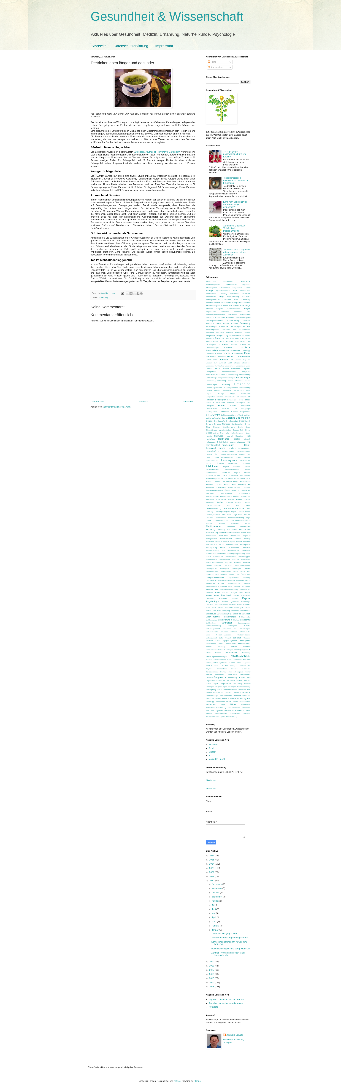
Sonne (220, 644)
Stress (209, 659)
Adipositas (246, 285)
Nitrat (242, 571)
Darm (247, 353)
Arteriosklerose (243, 303)
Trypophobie (245, 675)
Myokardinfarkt (233, 550)
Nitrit (248, 571)
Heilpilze (236, 439)
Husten (239, 457)
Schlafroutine (211, 620)
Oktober (216, 892)
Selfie (221, 638)
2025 (212, 860)
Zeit (207, 711)
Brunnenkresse (212, 341)
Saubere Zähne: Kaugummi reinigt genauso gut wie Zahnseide (236, 252)
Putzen (225, 602)
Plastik (247, 592)
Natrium (235, 559)
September (217, 897)
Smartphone (245, 641)
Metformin (210, 533)
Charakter (224, 344)
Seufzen (246, 638)
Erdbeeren (238, 381)
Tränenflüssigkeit (236, 672)
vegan (215, 684)
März (214, 921)
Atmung (209, 308)
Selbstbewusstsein (224, 635)
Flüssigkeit (240, 403)
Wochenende (244, 702)
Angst (221, 296)
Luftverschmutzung (236, 518)
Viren (219, 690)
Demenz (231, 356)
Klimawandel (245, 481)
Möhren (238, 539)
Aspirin (225, 306)
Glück (240, 427)
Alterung (223, 293)
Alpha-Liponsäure (223, 291)
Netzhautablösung (242, 565)
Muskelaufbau (234, 548)
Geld (223, 418)
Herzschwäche (212, 451)
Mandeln (209, 523)
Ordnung (246, 578)
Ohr (248, 574)
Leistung (209, 512)
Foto (248, 403)
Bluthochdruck (235, 336)
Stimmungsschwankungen (217, 657)
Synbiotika (223, 663)
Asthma (236, 306)
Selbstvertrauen (243, 635)
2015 (212, 978)
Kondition (246, 487)
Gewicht (209, 424)
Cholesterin (229, 347)
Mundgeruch (245, 545)
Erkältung (226, 385)
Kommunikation (234, 487)
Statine (218, 653)
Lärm (237, 505)
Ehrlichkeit (246, 363)
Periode (223, 586)
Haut (248, 436)
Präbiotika (210, 599)
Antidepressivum (213, 300)
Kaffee (234, 475)
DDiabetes (221, 357)
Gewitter (217, 424)
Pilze (241, 592)
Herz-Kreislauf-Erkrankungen (220, 445)
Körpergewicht (244, 493)
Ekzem (226, 369)
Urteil (245, 681)
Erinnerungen (211, 385)
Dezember (217, 884)
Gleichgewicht (229, 427)
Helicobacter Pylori (214, 442)
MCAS (247, 523)
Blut (234, 330)
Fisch (240, 400)
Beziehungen (211, 327)
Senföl (228, 638)
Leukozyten (211, 515)
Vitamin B (210, 693)
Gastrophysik (211, 412)
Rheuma (246, 605)
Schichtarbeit (245, 611)
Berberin (246, 321)
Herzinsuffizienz (244, 448)
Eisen (248, 366)
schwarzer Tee (229, 629)
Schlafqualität (244, 617)
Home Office (232, 454)
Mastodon (211, 780)
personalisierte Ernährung (239, 586)
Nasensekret (225, 560)
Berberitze (210, 323)
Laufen (247, 505)
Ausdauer (225, 312)
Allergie (209, 290)
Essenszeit (226, 391)
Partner (221, 583)
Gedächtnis (224, 412)
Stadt (208, 653)
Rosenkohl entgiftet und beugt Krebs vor (230, 948)
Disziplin (238, 360)
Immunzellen (245, 460)
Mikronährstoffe (229, 533)
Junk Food (225, 475)
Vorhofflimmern (226, 696)
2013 (212, 986)
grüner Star (218, 433)
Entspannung (244, 375)
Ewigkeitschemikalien (214, 397)
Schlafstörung (224, 620)
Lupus (231, 520)
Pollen (216, 595)
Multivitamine (211, 544)
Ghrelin (247, 424)
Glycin (247, 427)
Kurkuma (229, 503)
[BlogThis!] (131, 293)
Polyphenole (226, 595)
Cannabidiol (240, 341)
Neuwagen (236, 568)
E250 (230, 363)
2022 (212, 872)
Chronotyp (246, 351)
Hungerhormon (227, 457)
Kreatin (247, 499)
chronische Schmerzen (229, 350)
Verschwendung (243, 687)
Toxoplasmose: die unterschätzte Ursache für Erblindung (235, 180)
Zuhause (246, 714)
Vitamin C (229, 692)
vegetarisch (226, 684)
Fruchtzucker (211, 409)
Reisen (217, 605)
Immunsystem (229, 460)
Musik (222, 547)
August (215, 901)
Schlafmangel (230, 617)
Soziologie (228, 650)
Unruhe (222, 681)
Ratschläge (245, 602)
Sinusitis (209, 641)
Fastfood (234, 397)
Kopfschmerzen (244, 490)
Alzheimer (246, 293)
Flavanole (210, 403)
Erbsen (230, 381)
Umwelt (241, 677)
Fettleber (210, 400)
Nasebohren (218, 557)
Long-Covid (237, 514)
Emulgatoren (211, 372)
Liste (223, 515)
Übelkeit (209, 678)
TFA (248, 666)
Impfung (220, 463)
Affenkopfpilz (211, 288)
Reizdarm (224, 605)
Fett (248, 397)
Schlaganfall (245, 620)
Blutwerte (210, 338)
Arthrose (209, 306)
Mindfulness (211, 536)
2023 (212, 868)
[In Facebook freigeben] (138, 293)
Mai (214, 913)
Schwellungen (244, 629)
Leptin (233, 512)
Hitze (216, 454)
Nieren (247, 568)
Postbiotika (245, 595)
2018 (212, 966)
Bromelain (246, 338)
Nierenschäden (212, 571)
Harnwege (218, 436)
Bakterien (232, 314)
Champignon (211, 344)
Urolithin (239, 681)
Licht (218, 515)
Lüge (248, 518)
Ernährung (103, 297)
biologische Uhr (226, 326)
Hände (247, 433)
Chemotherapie (212, 347)
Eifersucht (210, 366)
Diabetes (223, 359)
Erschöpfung (244, 388)
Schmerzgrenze (244, 623)
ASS (230, 306)
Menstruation (244, 530)
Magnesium (245, 520)
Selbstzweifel (211, 638)
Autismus (238, 312)
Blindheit (226, 330)
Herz (248, 442)
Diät (231, 360)
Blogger (197, 1081)
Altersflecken (245, 291)
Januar (215, 930)
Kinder (217, 481)
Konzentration (230, 490)
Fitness (247, 400)
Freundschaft (245, 406)
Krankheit (210, 499)
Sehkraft (233, 632)
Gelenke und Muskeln (238, 417)
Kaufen (209, 481)
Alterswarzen (211, 294)
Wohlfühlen (210, 704)
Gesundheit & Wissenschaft (167, 16)
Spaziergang (239, 650)
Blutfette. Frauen (242, 333)
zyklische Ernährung (229, 716)
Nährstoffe (221, 553)
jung (218, 475)
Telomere (242, 666)
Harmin (209, 436)
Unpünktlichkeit (212, 681)
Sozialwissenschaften (215, 650)
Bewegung (245, 323)
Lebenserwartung (213, 508)
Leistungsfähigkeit (222, 512)
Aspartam (218, 306)
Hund (208, 457)
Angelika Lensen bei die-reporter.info (226, 999)
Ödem (243, 574)
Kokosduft (210, 487)
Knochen (209, 484)
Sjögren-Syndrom (230, 641)
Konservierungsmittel (214, 490)
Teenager (233, 666)
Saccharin (246, 608)
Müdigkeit (231, 542)
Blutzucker (220, 338)
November (217, 888)
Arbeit (236, 300)
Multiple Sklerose (243, 541)
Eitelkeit (209, 369)
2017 (212, 970)
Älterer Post (188, 401)
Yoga (222, 704)
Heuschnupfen (228, 451)
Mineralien (223, 535)
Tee (226, 666)
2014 (212, 982)
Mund (221, 544)
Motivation (210, 542)
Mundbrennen (232, 545)
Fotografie (210, 406)
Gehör (240, 415)
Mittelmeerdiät (226, 538)
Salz (219, 610)
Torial (211, 748)
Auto (248, 312)
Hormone (242, 454)
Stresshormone (219, 660)
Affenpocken (224, 288)
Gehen (209, 415)
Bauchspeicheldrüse (214, 321)
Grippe (209, 433)
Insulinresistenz (213, 469)
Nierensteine (226, 571)
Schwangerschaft (213, 629)
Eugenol (209, 394)
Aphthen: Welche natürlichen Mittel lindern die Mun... (228, 954)
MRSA (217, 542)
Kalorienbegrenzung (214, 478)
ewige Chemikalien (240, 394)
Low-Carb (246, 515)
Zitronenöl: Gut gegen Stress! (225, 933)
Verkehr (247, 684)
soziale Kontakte (240, 647)
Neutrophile (224, 568)
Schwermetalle (212, 632)
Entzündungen (243, 377)
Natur (208, 563)
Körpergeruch (226, 493)
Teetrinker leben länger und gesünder (229, 937)
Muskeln (246, 547)
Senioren (237, 638)
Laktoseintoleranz (213, 505)
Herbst (225, 442)
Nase (208, 556)
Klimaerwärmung (230, 481)
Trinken (209, 675)
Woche (235, 702)
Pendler (247, 583)
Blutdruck (220, 332)
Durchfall (222, 363)
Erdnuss (247, 381)
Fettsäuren (231, 400)
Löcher (228, 515)
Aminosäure (211, 297)
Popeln (236, 595)
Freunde (232, 406)
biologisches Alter (242, 326)
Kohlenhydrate (244, 484)
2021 (212, 876)
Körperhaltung (212, 496)
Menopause (232, 530)
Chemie (234, 344)
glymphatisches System (229, 430)
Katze (248, 478)
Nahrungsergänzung (236, 553)
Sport (247, 649)
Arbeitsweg (245, 300)
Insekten (236, 467)
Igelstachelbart (212, 460)
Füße (235, 409)
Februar (216, 926)
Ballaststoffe (245, 314)
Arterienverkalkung (228, 303)
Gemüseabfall (219, 421)
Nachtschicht (211, 553)
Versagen (232, 687)
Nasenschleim (211, 560)
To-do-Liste (245, 669)
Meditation (231, 527)
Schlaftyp (235, 620)
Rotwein (220, 608)
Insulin (247, 467)
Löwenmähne (220, 518)
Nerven (246, 562)
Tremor (247, 672)
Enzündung (211, 381)
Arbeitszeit (210, 303)
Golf (241, 430)
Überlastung (232, 678)
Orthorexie (210, 580)
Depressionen (243, 356)
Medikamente (213, 526)
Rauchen (209, 605)
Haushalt (229, 436)
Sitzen (218, 641)
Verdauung (237, 684)
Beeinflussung (233, 321)
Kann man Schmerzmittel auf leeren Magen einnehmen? (235, 204)
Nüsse (231, 574)
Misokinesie (235, 536)
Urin (227, 681)
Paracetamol (220, 580)
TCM (221, 666)
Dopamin (246, 360)
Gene (241, 421)
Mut (223, 550)
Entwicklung (211, 378)
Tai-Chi (209, 666)
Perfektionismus (212, 586)
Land (228, 505)
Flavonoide (220, 403)
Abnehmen (245, 281)
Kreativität (210, 503)
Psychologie (213, 601)
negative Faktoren (233, 563)
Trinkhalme (219, 675)
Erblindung (221, 381)
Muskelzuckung (212, 550)
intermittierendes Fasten (237, 470)
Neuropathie (211, 568)
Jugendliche (211, 475)
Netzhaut (228, 565)
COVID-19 (228, 353)
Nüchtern (224, 574)
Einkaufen (219, 366)
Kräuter (239, 499)
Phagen (234, 592)
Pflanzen (225, 592)
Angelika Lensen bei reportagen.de (226, 1003)
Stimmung (246, 653)
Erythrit (209, 391)
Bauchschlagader (243, 318)
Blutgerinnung (222, 335)
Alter (235, 290)
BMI (227, 338)
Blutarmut (210, 333)
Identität (247, 457)
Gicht (208, 427)
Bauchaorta (220, 318)
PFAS (217, 592)
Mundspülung (211, 548)
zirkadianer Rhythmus (234, 710)
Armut (217, 303)
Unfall (248, 678)
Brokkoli (238, 338)
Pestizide (209, 592)
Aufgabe (219, 309)
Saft (214, 611)
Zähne (233, 704)
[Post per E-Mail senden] (122, 293)
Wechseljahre (243, 698)
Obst (238, 574)
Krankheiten (221, 499)
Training (223, 672)
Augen (247, 308)
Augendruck (211, 312)
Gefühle (234, 412)
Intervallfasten (212, 473)
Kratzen (231, 499)
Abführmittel (228, 282)
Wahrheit (237, 696)
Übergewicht (219, 677)
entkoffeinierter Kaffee (215, 375)
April (214, 917)
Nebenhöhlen (217, 563)
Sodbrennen (211, 644)
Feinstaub (242, 397)
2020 (212, 880)
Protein (235, 599)
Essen (217, 391)
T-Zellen (232, 663)
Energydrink (245, 372)
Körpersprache (224, 496)
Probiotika (223, 598)
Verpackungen (221, 687)
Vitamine (246, 692)
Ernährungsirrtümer (214, 388)
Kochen (219, 484)
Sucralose (238, 660)
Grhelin (247, 430)
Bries (232, 338)
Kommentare (216, 67)
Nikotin (236, 571)
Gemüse (209, 421)
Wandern (210, 699)
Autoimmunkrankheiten (215, 315)
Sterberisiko (231, 652)
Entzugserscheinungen (226, 378)
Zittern (247, 711)
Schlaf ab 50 (238, 614)
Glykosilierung (211, 430)
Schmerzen (226, 623)
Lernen (241, 512)
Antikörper (226, 300)
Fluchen (230, 403)
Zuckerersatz (221, 713)
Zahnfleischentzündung (216, 707)
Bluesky (212, 752)
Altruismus (234, 294)
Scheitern (235, 611)
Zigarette (219, 711)
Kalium (240, 475)
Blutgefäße (210, 335)
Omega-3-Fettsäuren (215, 577)
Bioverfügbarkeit (212, 330)
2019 (212, 961)
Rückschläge (236, 608)
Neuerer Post (97, 401)
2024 (212, 864)
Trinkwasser (231, 675)
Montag (247, 539)
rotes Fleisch (211, 608)
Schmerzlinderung (213, 626)
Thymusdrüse (221, 669)
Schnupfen (232, 626)
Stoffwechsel (240, 656)
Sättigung (226, 611)
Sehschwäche (244, 632)
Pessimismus (245, 589)
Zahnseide (246, 708)
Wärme (218, 699)
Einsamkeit (240, 366)
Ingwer (226, 467)
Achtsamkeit (231, 285)
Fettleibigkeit (220, 400)
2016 (212, 974)
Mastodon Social (217, 759)
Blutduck (229, 333)
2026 (212, 855)
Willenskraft (220, 702)
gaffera (177, 1081)
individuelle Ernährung (239, 463)
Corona (218, 353)
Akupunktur (237, 288)
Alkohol (247, 288)
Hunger (216, 457)
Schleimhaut (211, 623)
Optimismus (234, 578)
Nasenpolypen (244, 557)
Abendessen (211, 282)
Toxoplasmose (212, 672)
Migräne (218, 533)
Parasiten (240, 580)
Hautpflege (210, 439)
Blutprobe (246, 336)
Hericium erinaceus (237, 442)
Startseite (99, 46)
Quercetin (235, 602)
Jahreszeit (225, 472)
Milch (238, 533)
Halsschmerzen (237, 433)
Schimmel (221, 614)
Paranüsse (230, 580)
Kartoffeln (241, 478)
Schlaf (228, 613)
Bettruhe (234, 323)
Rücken (227, 608)
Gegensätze (245, 412)
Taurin (215, 666)
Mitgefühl (246, 536)
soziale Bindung (215, 647)
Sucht (229, 660)
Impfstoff (209, 463)
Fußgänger (245, 409)
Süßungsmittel (212, 663)
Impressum (164, 46)
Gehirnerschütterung (229, 415)
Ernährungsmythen (230, 388)
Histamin (209, 454)
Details (209, 360)
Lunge (208, 520)
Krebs (219, 502)
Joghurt (237, 473)
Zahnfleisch (245, 705)
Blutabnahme (244, 330)
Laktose (247, 503)
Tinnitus (234, 669)
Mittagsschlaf (211, 539)
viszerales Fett (244, 690)
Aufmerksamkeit (233, 309)
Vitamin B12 (219, 693)
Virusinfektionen (230, 689)
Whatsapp (210, 702)
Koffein (227, 484)
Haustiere (239, 436)
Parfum (247, 580)
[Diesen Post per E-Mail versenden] (128, 293)
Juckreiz (247, 473)
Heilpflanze (223, 439)
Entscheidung (232, 375)
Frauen (221, 405)
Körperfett (210, 493)
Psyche (246, 598)
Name (248, 553)
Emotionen (235, 369)
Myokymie (246, 550)
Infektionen (212, 466)
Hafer (227, 433)
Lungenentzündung (220, 520)
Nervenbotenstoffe (213, 565)
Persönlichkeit (212, 589)
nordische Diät (212, 574)
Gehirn (216, 414)
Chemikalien (245, 344)
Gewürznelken (237, 424)
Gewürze (226, 424)
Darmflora (211, 356)
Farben (227, 397)
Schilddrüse (211, 614)
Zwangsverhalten (213, 716)
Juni (214, 909)
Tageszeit (246, 663)
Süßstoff (246, 660)
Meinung (221, 530)
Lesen (247, 512)
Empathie (246, 369)
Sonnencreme (230, 644)
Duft (215, 363)
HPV (248, 454)
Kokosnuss (221, 487)
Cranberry (238, 353)
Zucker (209, 713)
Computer (210, 354)
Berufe (226, 323)
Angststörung (233, 296)
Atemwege (245, 305)
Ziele (212, 711)
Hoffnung (222, 454)
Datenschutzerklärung (131, 46)
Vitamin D (237, 693)
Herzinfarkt (231, 448)
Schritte (247, 626)
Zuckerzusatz (234, 714)
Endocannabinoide (228, 372)
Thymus (209, 669)
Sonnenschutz (244, 644)
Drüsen (209, 363)
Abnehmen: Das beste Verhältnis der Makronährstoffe (234, 228)
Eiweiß (218, 369)
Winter (228, 701)
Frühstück (225, 409)
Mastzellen (235, 523)
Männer (222, 523)
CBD (248, 341)
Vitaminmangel (212, 696)
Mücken (224, 542)
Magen (237, 520)
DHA (215, 360)
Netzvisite (213, 744)
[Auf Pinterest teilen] (141, 293)
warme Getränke (229, 699)
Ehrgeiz (237, 363)
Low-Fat (209, 518)
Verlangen (210, 687)
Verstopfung (211, 690)
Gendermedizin (232, 421)
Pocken (209, 595)
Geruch (247, 421)
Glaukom (216, 427)
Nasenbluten (231, 557)
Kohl (234, 484)
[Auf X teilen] (134, 293)
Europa (221, 394)
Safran (209, 611)
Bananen (210, 318)
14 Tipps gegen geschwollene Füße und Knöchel (235, 154)
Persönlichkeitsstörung (229, 589)
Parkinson (210, 583)
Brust (222, 341)
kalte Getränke (230, 478)
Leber (248, 508)
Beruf (218, 323)
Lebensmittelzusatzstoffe (233, 508)
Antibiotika (246, 296)
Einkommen (230, 366)
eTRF (248, 391)
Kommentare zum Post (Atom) (116, 407)
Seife (208, 635)
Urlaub (232, 681)
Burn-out (229, 341)
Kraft (248, 496)
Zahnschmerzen (233, 708)
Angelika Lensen (234, 1035)
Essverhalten (238, 391)
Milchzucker (245, 533)
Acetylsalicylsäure (213, 285)
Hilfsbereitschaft (243, 451)
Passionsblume (234, 583)
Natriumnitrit (245, 560)
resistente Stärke (235, 605)
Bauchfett (230, 317)
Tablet (238, 663)
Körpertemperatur (238, 496)
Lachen (238, 503)
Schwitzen (224, 632)
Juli (214, 905)
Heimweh (246, 439)
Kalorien (247, 475)
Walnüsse (246, 696)
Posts (213, 62)
